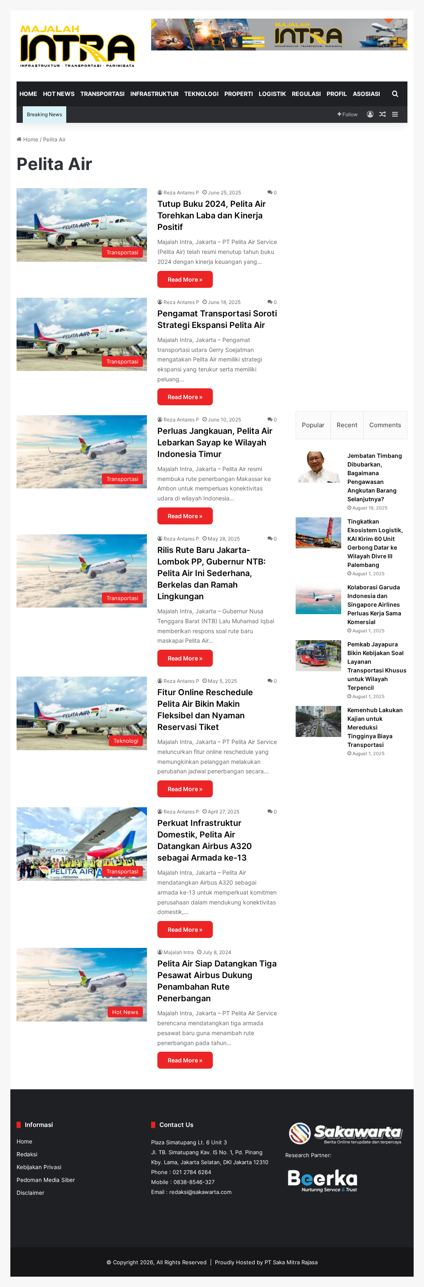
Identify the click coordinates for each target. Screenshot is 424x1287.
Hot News (59, 93)
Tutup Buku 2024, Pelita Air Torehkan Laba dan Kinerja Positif (211, 215)
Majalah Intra (179, 952)
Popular (313, 425)
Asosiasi (366, 93)
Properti (238, 93)
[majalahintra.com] (78, 46)
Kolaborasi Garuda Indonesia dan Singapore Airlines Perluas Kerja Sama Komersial (374, 604)
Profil (337, 93)
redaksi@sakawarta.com (200, 1192)
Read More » (185, 279)
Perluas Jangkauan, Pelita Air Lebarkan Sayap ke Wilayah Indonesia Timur (214, 442)
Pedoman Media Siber (46, 1180)
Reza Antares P (181, 192)
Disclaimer (30, 1192)
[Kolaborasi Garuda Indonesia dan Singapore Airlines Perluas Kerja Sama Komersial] (318, 598)
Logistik (272, 93)
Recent (347, 425)
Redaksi (27, 1154)
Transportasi (102, 93)
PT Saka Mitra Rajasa (291, 1262)
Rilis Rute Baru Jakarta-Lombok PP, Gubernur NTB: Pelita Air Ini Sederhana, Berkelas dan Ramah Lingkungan (211, 573)
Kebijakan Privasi (39, 1167)
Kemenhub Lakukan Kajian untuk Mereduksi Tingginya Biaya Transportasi (375, 727)
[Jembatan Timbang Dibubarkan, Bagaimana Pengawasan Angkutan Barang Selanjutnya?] (318, 467)
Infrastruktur (154, 93)
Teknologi (201, 93)
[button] (308, 170)
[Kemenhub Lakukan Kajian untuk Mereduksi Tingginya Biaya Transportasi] (318, 721)
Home (28, 93)
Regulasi (306, 93)
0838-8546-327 (193, 1182)
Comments (385, 425)
